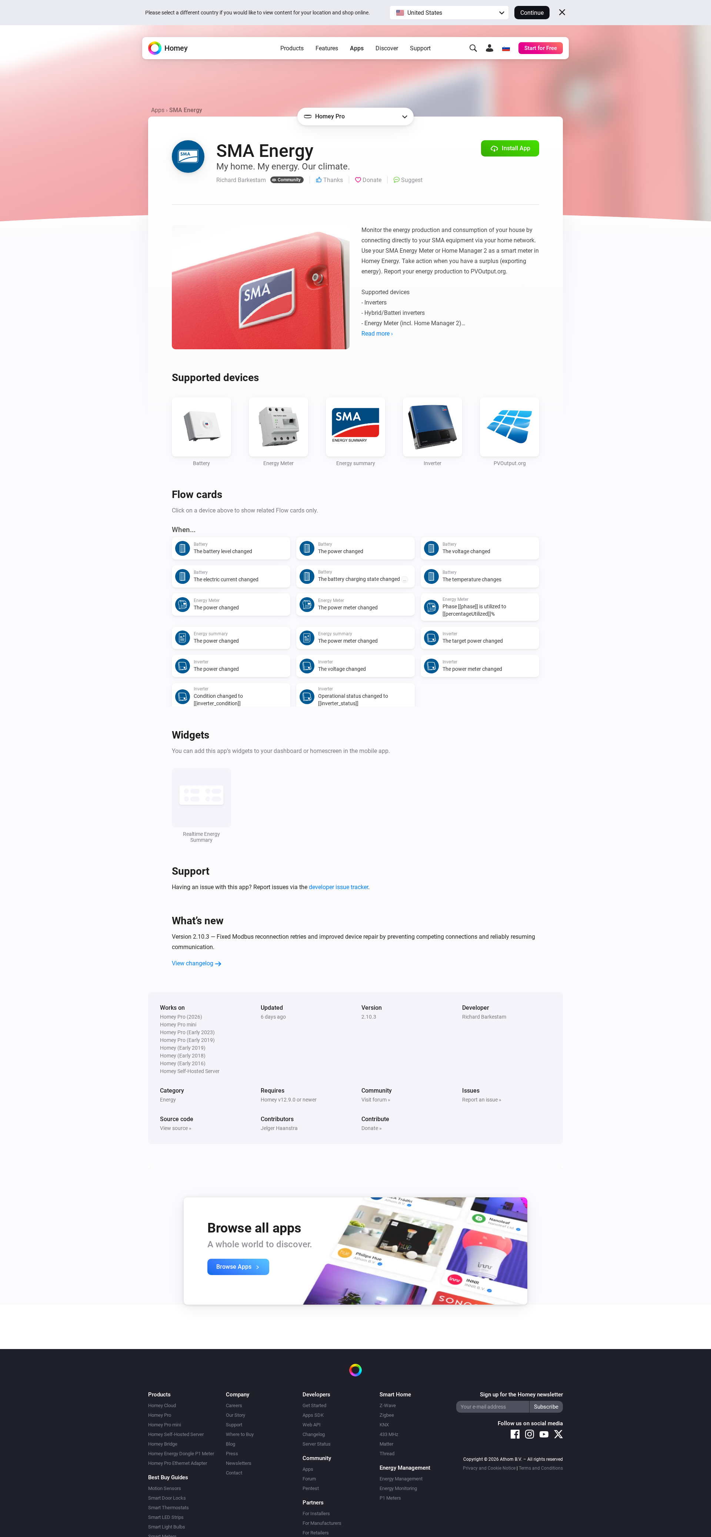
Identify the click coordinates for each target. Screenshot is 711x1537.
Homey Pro (159, 1415)
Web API (312, 1424)
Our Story (235, 1415)
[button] (449, 12)
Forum (309, 1478)
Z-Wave (388, 1405)
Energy (168, 1100)
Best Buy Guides (168, 1477)
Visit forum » (375, 1100)
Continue (532, 12)
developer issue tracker (338, 887)
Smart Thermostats (168, 1507)
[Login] (489, 48)
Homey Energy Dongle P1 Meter (181, 1453)
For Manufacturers (322, 1523)
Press (232, 1453)
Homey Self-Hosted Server (176, 1434)
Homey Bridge (162, 1444)
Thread (387, 1453)
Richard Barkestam (484, 1017)
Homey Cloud (162, 1405)
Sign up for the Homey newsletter (521, 1394)
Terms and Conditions (541, 1468)
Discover (386, 48)
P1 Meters (390, 1498)
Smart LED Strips (166, 1517)
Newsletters (238, 1463)
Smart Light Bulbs (166, 1527)
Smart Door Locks (167, 1498)
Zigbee (387, 1415)
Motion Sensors (164, 1488)
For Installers (316, 1513)
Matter (386, 1444)
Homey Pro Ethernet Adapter (177, 1463)
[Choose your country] (506, 48)
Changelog (314, 1434)
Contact (234, 1473)
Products (292, 48)
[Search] (473, 48)
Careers (234, 1405)
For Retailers (316, 1533)
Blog (230, 1444)
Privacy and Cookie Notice (489, 1468)
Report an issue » (481, 1100)
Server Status (317, 1444)
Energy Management (401, 1478)
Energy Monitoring (398, 1488)
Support (420, 48)
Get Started (314, 1405)
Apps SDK (313, 1415)
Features (327, 48)
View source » (175, 1128)
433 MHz (389, 1434)
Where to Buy (240, 1434)
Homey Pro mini (164, 1424)
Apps (357, 48)
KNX (384, 1424)
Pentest (311, 1488)
